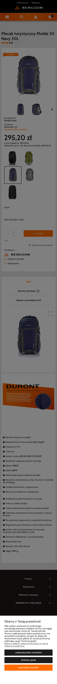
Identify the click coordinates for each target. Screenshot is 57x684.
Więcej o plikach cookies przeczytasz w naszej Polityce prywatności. (26, 644)
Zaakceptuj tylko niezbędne (28, 652)
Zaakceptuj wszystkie (28, 667)
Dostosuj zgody (28, 660)
